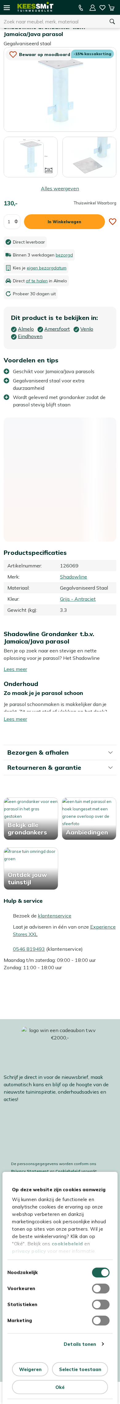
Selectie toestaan (80, 1369)
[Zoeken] (112, 21)
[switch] (101, 1288)
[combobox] (52, 21)
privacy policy (29, 1251)
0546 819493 (29, 949)
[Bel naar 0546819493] (81, 8)
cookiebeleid (67, 1244)
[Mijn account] (93, 8)
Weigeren (30, 1369)
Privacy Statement (30, 1171)
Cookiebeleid (67, 1171)
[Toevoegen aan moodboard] (112, 221)
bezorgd (64, 255)
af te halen (37, 281)
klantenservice (54, 916)
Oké (60, 1387)
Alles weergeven (60, 188)
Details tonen (80, 1344)
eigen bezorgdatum (46, 268)
